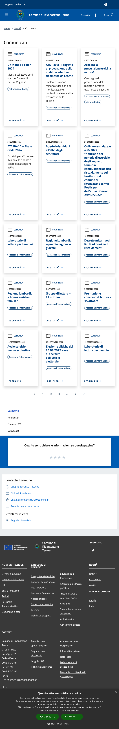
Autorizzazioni (67, 619)
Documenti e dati (11, 612)
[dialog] (59, 709)
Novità (17, 28)
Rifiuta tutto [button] (72, 716)
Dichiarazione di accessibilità (68, 664)
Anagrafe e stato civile (43, 576)
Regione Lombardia (15, 4)
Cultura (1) (13, 430)
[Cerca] (112, 15)
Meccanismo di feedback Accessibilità (73, 674)
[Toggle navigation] (6, 14)
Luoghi (92, 600)
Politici (5, 596)
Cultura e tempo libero (43, 582)
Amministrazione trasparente (69, 643)
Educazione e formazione (67, 576)
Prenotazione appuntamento (38, 643)
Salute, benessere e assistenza (70, 611)
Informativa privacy (70, 651)
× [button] (115, 692)
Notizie (93, 574)
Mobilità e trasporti (41, 615)
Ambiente (65, 603)
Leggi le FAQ (37, 661)
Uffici (4, 585)
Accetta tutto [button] (47, 716)
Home (7, 28)
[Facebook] (94, 15)
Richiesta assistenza (41, 667)
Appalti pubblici (39, 599)
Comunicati (19, 54)
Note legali (65, 657)
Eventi (92, 606)
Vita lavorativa (38, 587)
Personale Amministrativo (10, 604)
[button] (59, 723)
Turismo (35, 610)
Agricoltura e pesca (70, 625)
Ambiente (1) (14, 417)
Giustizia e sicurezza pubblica (71, 586)
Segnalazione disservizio (38, 653)
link (77, 710)
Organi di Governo (11, 574)
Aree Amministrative (13, 579)
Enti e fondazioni (11, 590)
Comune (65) (14, 424)
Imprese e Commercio (42, 593)
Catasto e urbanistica (42, 604)
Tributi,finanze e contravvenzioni (68, 596)
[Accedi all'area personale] (105, 4)
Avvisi (92, 585)
